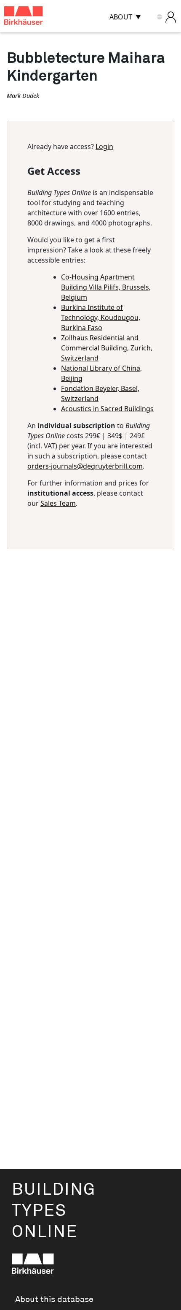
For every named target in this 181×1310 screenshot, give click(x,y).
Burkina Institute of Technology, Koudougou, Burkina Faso (100, 317)
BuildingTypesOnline (54, 1211)
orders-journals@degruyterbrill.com (85, 466)
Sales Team (58, 503)
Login (104, 146)
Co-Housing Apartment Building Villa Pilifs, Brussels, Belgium (106, 287)
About (120, 17)
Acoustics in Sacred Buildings (107, 408)
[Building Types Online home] (34, 17)
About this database (54, 1299)
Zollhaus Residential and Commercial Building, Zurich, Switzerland (106, 348)
